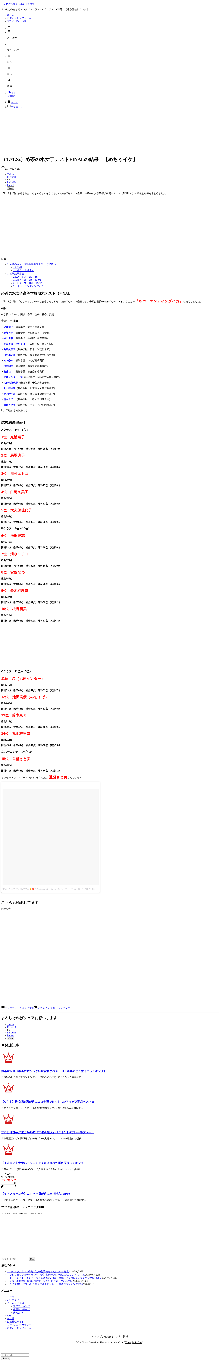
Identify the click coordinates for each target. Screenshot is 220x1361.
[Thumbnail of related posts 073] (8, 1126)
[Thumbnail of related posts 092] (8, 1095)
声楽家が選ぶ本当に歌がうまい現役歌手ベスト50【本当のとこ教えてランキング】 (54, 1071)
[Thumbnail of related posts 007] (8, 1065)
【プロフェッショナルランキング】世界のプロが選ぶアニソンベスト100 (46, 1274)
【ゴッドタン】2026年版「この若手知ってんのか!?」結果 (38, 1271)
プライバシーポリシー (19, 1325)
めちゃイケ (44, 1008)
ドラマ (10, 1297)
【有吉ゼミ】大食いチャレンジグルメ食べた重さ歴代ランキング (42, 1163)
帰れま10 (18, 1312)
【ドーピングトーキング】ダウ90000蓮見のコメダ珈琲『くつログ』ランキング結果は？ (54, 1278)
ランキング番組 (25, 1008)
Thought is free (133, 1342)
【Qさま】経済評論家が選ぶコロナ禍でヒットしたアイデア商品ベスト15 (48, 1101)
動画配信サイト (15, 1321)
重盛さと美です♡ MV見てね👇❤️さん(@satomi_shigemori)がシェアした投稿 (39, 889)
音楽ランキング (21, 1306)
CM (9, 1315)
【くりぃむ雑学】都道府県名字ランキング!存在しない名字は (40, 1281)
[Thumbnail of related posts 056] (8, 1157)
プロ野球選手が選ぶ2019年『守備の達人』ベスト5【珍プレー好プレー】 (47, 1132)
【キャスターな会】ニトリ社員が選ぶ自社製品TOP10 (35, 1193)
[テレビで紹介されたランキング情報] (8, 1187)
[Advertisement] (91, 132)
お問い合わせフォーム (19, 1328)
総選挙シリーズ (21, 1309)
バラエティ (17, 107)
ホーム (14, 102)
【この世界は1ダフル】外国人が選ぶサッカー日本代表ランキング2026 (45, 1284)
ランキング (64, 1008)
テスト (53, 1008)
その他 (10, 1318)
